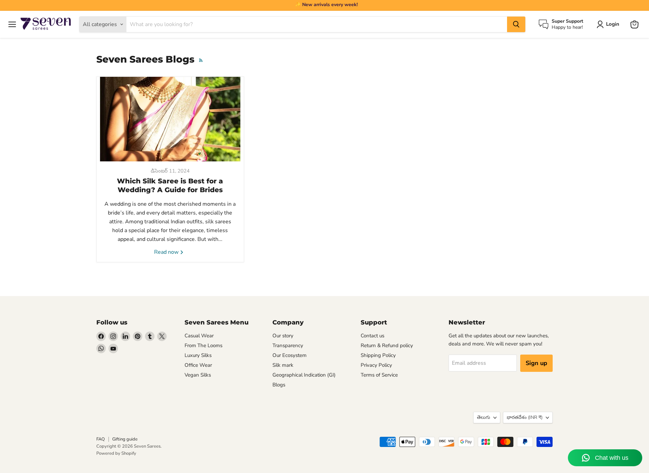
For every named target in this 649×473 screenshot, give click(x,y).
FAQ (100, 439)
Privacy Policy (376, 365)
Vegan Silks (198, 374)
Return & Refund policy (387, 345)
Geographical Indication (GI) (304, 374)
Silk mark (282, 365)
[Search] (516, 24)
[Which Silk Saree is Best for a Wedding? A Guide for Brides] (170, 119)
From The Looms (203, 345)
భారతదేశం (525, 417)
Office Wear (198, 365)
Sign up (536, 363)
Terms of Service (379, 374)
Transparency (287, 345)
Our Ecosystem (289, 355)
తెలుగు (483, 417)
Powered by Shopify (116, 453)
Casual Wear (199, 335)
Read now (167, 252)
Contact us (372, 335)
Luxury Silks (198, 355)
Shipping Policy (378, 355)
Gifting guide (125, 439)
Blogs (278, 384)
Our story (282, 335)
